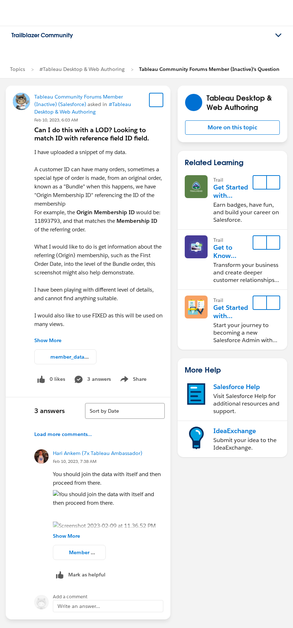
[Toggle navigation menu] (278, 35)
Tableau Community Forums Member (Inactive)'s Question (209, 69)
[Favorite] (156, 100)
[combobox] (125, 411)
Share (132, 380)
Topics (17, 69)
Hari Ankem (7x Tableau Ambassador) (97, 453)
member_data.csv (71, 357)
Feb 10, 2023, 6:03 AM (56, 120)
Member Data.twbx (92, 552)
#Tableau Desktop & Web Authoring (82, 69)
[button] (232, 127)
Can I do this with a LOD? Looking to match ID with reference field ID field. (91, 134)
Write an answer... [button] (79, 606)
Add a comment (70, 597)
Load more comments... (63, 434)
